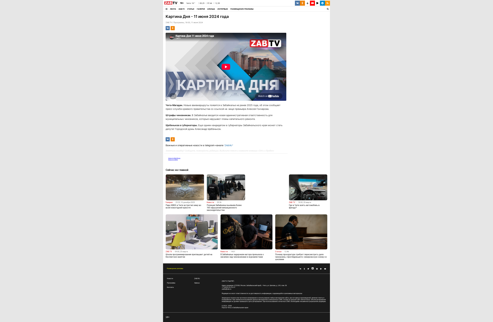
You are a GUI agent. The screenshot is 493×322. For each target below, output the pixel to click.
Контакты (170, 287)
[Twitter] (308, 269)
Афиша (211, 9)
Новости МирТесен (174, 158)
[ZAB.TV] (170, 4)
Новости (170, 278)
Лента (173, 9)
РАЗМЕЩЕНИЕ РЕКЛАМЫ (242, 9)
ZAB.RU (197, 278)
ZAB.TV (182, 9)
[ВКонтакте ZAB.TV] (297, 3)
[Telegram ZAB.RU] (322, 3)
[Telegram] (317, 269)
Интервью (222, 9)
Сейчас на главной (177, 169)
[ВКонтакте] (300, 269)
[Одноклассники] (304, 269)
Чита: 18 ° (190, 3)
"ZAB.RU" (228, 145)
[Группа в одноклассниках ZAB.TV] (302, 3)
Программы (171, 283)
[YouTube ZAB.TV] (312, 3)
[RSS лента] (327, 3)
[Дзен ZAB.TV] (307, 3)
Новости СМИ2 (173, 159)
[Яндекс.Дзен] (313, 269)
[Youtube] (325, 269)
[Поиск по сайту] (292, 8)
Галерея (201, 9)
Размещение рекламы (175, 268)
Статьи (190, 9)
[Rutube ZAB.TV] (317, 3)
